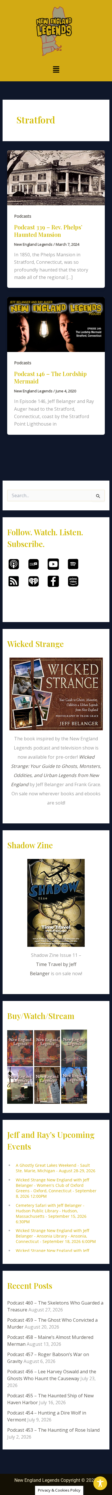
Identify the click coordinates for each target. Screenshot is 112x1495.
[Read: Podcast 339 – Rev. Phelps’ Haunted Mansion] (56, 177)
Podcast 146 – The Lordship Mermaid (50, 377)
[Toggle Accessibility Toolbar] (100, 1483)
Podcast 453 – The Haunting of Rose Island (53, 1430)
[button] (56, 70)
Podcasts (22, 216)
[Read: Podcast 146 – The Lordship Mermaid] (56, 324)
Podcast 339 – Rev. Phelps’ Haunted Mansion (48, 230)
